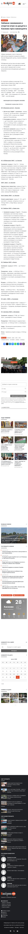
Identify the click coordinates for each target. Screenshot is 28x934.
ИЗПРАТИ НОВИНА (19, 595)
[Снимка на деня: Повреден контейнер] (14, 700)
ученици (17, 339)
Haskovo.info (5, 32)
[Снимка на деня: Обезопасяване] (23, 700)
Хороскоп (4, 913)
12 (10, 671)
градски (9, 877)
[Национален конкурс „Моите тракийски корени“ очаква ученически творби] (21, 439)
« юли (2, 683)
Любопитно (13, 17)
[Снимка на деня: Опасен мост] (14, 695)
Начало (4, 17)
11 (6, 671)
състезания (12, 339)
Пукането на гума (11, 857)
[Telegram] (18, 344)
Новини (8, 17)
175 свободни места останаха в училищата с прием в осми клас (7, 463)
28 (17, 677)
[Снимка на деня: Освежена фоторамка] (5, 695)
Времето (4, 912)
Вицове (4, 916)
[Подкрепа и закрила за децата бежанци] (7, 424)
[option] (14, 365)
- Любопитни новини (6, 905)
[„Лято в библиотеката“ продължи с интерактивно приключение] (7, 439)
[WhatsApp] (15, 344)
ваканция (9, 337)
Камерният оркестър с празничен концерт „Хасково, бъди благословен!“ (14, 367)
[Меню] (2, 4)
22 (21, 674)
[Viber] (21, 344)
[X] (7, 344)
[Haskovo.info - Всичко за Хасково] (9, 3)
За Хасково (5, 915)
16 (25, 671)
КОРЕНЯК (9, 883)
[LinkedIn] (10, 344)
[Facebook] (4, 344)
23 (25, 674)
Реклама (17, 927)
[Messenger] (13, 344)
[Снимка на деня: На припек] (5, 700)
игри (16, 337)
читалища (22, 339)
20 (14, 674)
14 (17, 671)
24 (3, 677)
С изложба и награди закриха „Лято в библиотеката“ (20, 431)
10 (2, 671)
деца (13, 337)
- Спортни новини (5, 907)
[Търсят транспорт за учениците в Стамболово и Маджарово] (21, 456)
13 (14, 671)
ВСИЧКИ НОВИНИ (7, 595)
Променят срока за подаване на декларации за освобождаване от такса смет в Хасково (16, 803)
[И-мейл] (23, 344)
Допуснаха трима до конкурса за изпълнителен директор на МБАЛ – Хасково (15, 840)
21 (17, 674)
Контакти (22, 927)
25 (6, 677)
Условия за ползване (9, 927)
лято (19, 337)
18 (6, 674)
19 (10, 674)
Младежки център (5, 339)
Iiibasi (8, 864)
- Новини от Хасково (6, 902)
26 (10, 677)
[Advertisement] (14, 484)
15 (21, 671)
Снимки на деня (6, 910)
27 (14, 677)
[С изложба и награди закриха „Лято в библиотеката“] (21, 424)
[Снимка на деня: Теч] (23, 695)
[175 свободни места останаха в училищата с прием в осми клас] (7, 456)
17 (2, 674)
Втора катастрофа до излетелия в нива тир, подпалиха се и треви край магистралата (13, 540)
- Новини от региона (6, 904)
